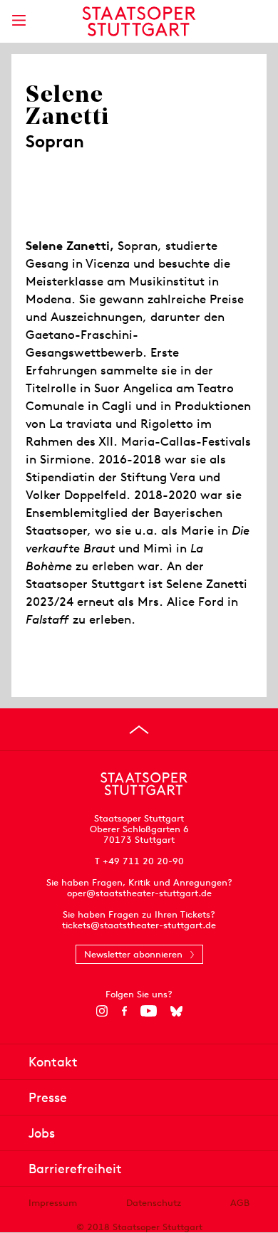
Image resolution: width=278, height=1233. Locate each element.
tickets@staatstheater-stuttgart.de (139, 925)
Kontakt (53, 1062)
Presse (48, 1097)
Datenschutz (153, 1203)
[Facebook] (124, 1011)
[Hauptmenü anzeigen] (18, 20)
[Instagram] (102, 1011)
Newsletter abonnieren (133, 954)
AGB (239, 1203)
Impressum (53, 1203)
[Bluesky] (176, 1011)
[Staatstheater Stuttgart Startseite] (139, 21)
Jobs (42, 1133)
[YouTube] (148, 1011)
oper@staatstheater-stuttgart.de (139, 893)
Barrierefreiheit (75, 1168)
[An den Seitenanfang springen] (139, 730)
